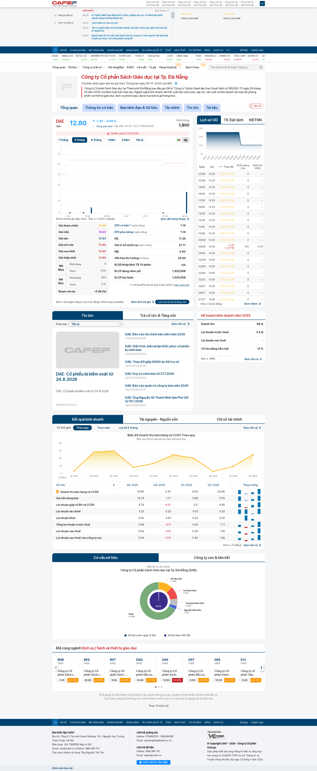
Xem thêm (251, 303)
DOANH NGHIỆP (115, 50)
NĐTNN (255, 120)
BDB (61, 659)
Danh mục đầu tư (66, 23)
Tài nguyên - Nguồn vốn (158, 419)
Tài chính (172, 107)
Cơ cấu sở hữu (105, 557)
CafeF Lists (257, 50)
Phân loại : (62, 324)
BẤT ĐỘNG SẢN (96, 50)
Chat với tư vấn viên (155, 762)
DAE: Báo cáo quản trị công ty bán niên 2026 (156, 385)
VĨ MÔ (168, 50)
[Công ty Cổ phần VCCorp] (216, 738)
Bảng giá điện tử (65, 15)
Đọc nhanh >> (162, 10)
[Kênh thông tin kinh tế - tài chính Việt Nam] (64, 4)
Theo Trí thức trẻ (158, 706)
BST (113, 659)
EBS (217, 659)
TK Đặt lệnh (233, 120)
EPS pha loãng (130, 232)
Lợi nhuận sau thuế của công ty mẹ (78, 537)
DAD (139, 659)
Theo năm (103, 427)
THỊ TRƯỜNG (194, 50)
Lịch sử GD (209, 120)
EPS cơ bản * (129, 225)
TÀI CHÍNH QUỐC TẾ (152, 50)
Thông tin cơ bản (99, 107)
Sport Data (192, 67)
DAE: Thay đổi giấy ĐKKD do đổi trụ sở (152, 362)
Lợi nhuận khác (66, 518)
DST (191, 659)
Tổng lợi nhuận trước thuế (73, 524)
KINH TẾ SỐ (179, 50)
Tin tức (193, 107)
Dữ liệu (244, 50)
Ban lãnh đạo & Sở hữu (138, 107)
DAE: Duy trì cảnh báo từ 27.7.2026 (149, 374)
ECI (243, 659)
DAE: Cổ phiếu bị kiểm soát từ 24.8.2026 (84, 376)
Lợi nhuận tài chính (68, 511)
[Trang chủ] (55, 49)
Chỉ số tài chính (229, 419)
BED (87, 659)
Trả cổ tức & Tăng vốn (158, 315)
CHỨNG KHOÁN (78, 50)
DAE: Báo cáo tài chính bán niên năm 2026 (155, 334)
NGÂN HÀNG (132, 50)
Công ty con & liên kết (212, 557)
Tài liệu (212, 107)
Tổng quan (58, 67)
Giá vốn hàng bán (67, 498)
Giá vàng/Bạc (116, 67)
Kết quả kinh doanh (87, 419)
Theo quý (82, 427)
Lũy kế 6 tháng (128, 427)
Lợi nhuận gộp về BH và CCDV (75, 504)
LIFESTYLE (218, 50)
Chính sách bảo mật (62, 768)
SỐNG (207, 50)
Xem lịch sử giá (141, 302)
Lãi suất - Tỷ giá (146, 67)
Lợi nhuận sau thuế (68, 531)
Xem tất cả (179, 324)
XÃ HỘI (63, 50)
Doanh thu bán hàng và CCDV (79, 492)
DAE (165, 659)
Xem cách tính (181, 285)
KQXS (130, 67)
